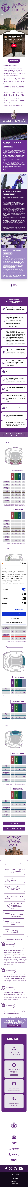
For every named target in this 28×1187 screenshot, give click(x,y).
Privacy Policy (15, 1183)
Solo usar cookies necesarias (14, 622)
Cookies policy (15, 1181)
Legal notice (15, 1178)
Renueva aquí (14, 60)
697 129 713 (14, 1105)
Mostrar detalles (19, 609)
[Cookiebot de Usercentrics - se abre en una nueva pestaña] (20, 563)
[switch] (24, 594)
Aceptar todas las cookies (14, 613)
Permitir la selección (14, 618)
